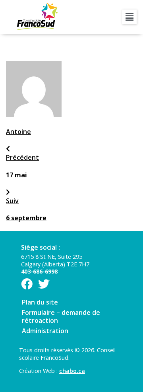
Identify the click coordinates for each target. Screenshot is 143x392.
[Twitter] (44, 284)
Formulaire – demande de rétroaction (61, 316)
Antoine (18, 131)
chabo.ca (72, 371)
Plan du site (40, 302)
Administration (45, 331)
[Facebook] (27, 284)
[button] (129, 17)
